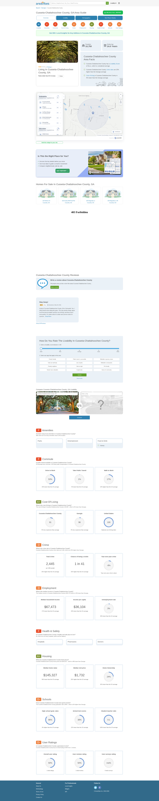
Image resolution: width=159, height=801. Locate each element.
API (66, 791)
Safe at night (79, 366)
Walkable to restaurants (106, 362)
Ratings (49, 67)
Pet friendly (106, 366)
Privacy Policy (40, 794)
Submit (79, 375)
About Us (38, 786)
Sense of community (107, 370)
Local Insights (68, 786)
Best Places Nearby (110, 18)
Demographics (86, 18)
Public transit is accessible (79, 359)
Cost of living (90, 75)
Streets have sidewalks (52, 370)
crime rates (109, 69)
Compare (79, 417)
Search (38, 8)
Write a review (54, 287)
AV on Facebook (99, 787)
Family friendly (52, 359)
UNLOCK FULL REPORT (113, 12)
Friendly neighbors (52, 366)
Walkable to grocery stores (106, 359)
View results (79, 378)
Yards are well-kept (52, 362)
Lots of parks (79, 362)
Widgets (67, 789)
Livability (112, 3)
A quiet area (79, 370)
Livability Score (115, 64)
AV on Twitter (95, 787)
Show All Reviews (41, 323)
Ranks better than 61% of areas (46, 76)
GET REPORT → (62, 171)
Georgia (43, 8)
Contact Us (39, 797)
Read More (48, 316)
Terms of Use (39, 791)
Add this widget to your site (49, 142)
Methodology (39, 789)
